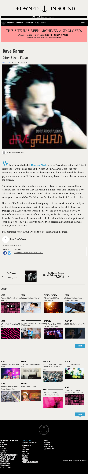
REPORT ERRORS (5, 467)
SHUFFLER (25, 454)
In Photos (29, 22)
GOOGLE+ (25, 447)
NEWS (2, 447)
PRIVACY (47, 444)
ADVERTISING (48, 447)
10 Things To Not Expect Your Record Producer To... (52, 366)
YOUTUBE (25, 458)
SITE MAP (3, 444)
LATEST (4, 289)
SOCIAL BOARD (5, 465)
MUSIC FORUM (5, 463)
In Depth (19, 22)
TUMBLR (25, 456)
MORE (80, 346)
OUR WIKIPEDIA (49, 449)
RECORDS (3, 453)
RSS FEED (25, 460)
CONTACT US (26, 440)
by (11, 153)
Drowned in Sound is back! (31, 298)
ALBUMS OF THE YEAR (7, 457)
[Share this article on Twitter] (9, 253)
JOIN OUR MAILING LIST (30, 442)
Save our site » (44, 17)
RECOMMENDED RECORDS (9, 455)
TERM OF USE (48, 442)
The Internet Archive (54, 38)
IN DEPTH (3, 449)
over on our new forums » (57, 34)
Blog (37, 22)
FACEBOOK (25, 450)
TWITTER (25, 452)
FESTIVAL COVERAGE (7, 459)
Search (83, 23)
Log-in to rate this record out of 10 (11, 245)
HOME (2, 442)
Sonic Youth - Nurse (28, 387)
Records (10, 22)
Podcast (44, 22)
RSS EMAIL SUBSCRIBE (30, 462)
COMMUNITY (4, 461)
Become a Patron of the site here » (28, 252)
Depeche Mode (39, 165)
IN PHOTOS (3, 451)
